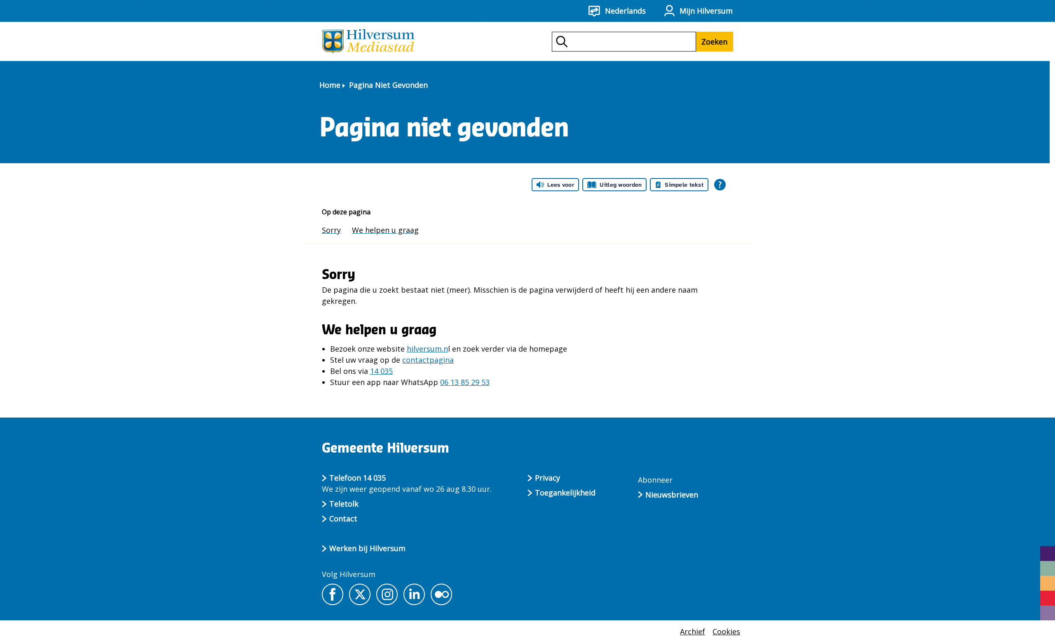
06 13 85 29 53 (465, 382)
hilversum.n (427, 349)
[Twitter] (359, 594)
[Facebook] (332, 594)
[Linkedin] (414, 594)
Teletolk (344, 504)
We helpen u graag (385, 230)
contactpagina (428, 360)
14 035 (381, 371)
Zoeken (714, 42)
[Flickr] (441, 594)
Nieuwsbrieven (671, 495)
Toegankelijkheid (565, 493)
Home (329, 85)
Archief (692, 631)
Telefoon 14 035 (357, 478)
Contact (343, 518)
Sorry (331, 230)
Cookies (726, 631)
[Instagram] (387, 594)
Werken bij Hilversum (367, 548)
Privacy (547, 478)
